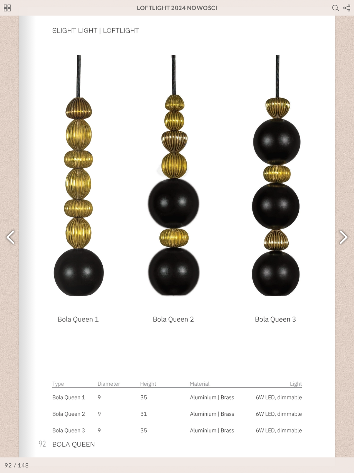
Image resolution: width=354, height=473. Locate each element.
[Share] (347, 8)
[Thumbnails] (7, 8)
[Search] (336, 8)
